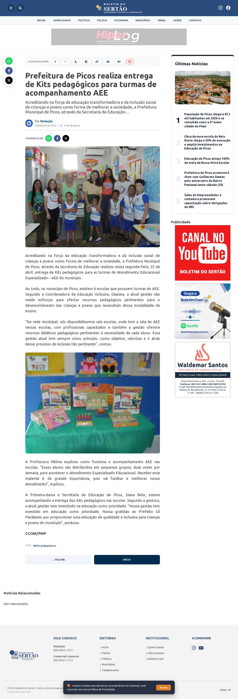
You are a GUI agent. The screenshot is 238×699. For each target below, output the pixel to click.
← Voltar (58, 559)
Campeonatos (110, 670)
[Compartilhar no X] (9, 80)
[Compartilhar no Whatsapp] (9, 61)
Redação (46, 121)
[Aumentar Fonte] (55, 62)
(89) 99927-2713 (63, 660)
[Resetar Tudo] (130, 62)
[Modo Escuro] (76, 62)
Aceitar (164, 687)
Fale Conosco (156, 653)
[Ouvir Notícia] (119, 62)
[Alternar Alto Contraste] (86, 62)
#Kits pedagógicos (44, 545)
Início (127, 559)
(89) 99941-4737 (63, 650)
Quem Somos (62, 20)
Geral (162, 20)
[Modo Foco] (108, 62)
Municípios (143, 20)
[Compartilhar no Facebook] (9, 70)
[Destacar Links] (97, 62)
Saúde (177, 20)
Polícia (102, 20)
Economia (121, 20)
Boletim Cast (156, 658)
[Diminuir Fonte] (66, 62)
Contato (195, 20)
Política (84, 20)
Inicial (41, 20)
